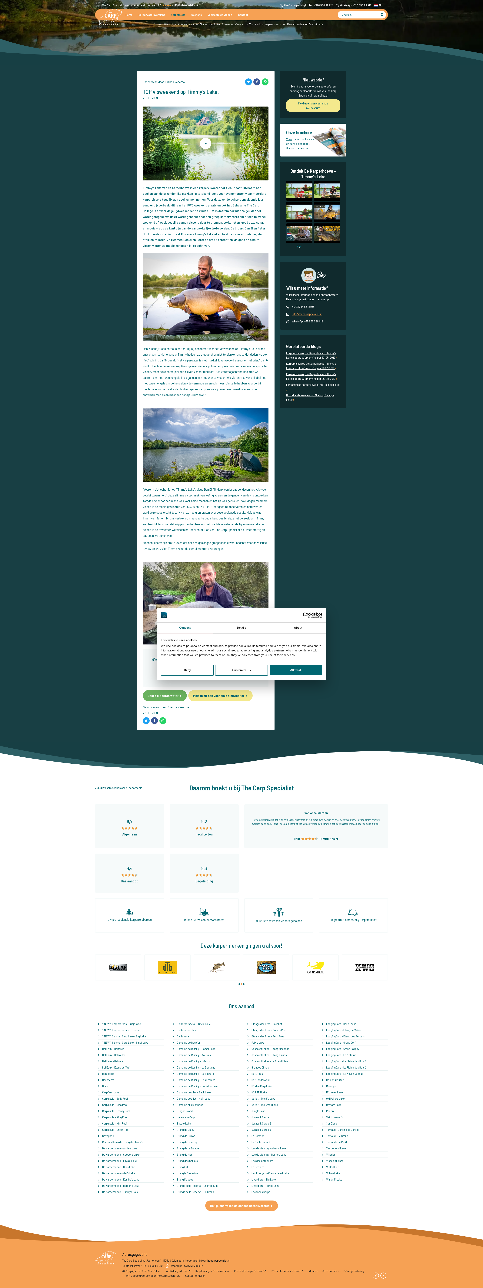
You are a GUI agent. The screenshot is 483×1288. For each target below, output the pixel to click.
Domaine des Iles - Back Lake (194, 1092)
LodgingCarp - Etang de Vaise (343, 1030)
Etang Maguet (185, 1179)
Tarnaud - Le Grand (337, 1136)
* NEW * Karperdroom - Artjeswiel (122, 1024)
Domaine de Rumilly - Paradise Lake (197, 1086)
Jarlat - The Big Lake (263, 1098)
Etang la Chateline (187, 1173)
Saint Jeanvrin (334, 1117)
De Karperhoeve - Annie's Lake (120, 1148)
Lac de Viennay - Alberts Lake (268, 1148)
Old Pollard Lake (335, 1098)
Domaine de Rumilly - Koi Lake (194, 1055)
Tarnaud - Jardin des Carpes (342, 1129)
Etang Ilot (182, 1167)
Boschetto (108, 1080)
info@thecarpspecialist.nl (307, 314)
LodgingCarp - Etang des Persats (345, 1036)
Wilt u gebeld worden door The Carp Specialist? (153, 1275)
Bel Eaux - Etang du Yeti (116, 1067)
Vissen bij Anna (335, 1160)
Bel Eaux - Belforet (113, 1048)
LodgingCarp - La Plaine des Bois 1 (346, 1061)
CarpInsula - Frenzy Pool (116, 1111)
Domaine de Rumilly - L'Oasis (193, 1061)
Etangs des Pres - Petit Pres (267, 1036)
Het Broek (257, 1073)
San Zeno (331, 1123)
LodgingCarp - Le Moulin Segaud (344, 1073)
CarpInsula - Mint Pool (114, 1123)
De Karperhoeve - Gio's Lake (118, 1167)
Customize (239, 670)
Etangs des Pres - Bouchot (266, 1024)
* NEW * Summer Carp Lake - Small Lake (125, 1042)
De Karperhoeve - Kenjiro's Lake (120, 1179)
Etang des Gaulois (187, 1160)
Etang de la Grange (188, 1148)
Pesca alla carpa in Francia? (250, 1271)
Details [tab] (241, 627)
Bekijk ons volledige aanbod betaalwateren (240, 1206)
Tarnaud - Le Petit (336, 1142)
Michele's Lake (334, 1092)
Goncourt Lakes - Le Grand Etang (270, 1061)
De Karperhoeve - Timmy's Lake (120, 1192)
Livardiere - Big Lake (263, 1179)
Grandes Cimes (260, 1067)
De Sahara (183, 1036)
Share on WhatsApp (265, 81)
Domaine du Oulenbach (190, 1104)
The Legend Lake (336, 1148)
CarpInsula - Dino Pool (114, 1104)
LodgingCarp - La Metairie (341, 1055)
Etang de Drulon (186, 1136)
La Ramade (258, 1136)
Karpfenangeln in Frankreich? (212, 1271)
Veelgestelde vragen (220, 14)
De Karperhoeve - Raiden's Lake (120, 1185)
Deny (187, 670)
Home (128, 14)
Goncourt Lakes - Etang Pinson (269, 1055)
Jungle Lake (258, 1111)
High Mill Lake (259, 1092)
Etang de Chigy (185, 1129)
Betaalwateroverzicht (151, 14)
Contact (243, 14)
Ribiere (330, 1111)
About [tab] (298, 627)
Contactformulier (195, 1275)
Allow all (295, 670)
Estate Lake (184, 1123)
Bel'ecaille (108, 1073)
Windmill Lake (334, 1179)
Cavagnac (108, 1136)
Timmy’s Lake (248, 349)
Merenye (331, 1086)
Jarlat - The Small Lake (264, 1104)
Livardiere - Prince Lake (265, 1185)
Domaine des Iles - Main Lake (193, 1098)
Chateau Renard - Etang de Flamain (122, 1142)
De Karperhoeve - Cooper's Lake (121, 1154)
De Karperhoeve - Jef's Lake (118, 1173)
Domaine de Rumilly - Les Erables (196, 1080)
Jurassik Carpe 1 (261, 1117)
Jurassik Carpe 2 (261, 1123)
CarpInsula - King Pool (114, 1117)
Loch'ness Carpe (260, 1192)
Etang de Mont (185, 1154)
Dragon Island (185, 1111)
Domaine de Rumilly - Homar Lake (196, 1048)
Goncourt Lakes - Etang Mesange (270, 1048)
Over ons (196, 14)
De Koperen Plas (186, 1030)
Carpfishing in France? (178, 1271)
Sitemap (313, 1271)
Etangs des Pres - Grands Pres (269, 1030)
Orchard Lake (333, 1104)
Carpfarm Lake (110, 1092)
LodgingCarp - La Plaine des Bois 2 (346, 1067)
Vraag (289, 139)
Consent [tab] (185, 627)
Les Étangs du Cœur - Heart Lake (270, 1173)
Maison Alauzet (335, 1080)
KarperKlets (178, 14)
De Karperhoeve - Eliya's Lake (119, 1160)
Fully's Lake (258, 1042)
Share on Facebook (256, 81)
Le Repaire (257, 1167)
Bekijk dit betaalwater (163, 695)
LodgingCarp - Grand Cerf (341, 1042)
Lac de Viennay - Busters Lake (268, 1154)
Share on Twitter (248, 81)
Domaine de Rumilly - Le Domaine (196, 1067)
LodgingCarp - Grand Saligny (342, 1048)
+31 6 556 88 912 (323, 5)
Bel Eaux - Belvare (112, 1061)
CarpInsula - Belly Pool (115, 1098)
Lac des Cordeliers (262, 1160)
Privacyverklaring (354, 1271)
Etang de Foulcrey (187, 1142)
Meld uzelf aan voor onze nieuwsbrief (218, 695)
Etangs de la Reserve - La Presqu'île (197, 1185)
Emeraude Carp (186, 1117)
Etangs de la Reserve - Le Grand (195, 1192)
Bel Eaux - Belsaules (113, 1055)
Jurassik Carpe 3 (261, 1129)
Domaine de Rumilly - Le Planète (195, 1073)
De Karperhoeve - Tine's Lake (194, 1024)
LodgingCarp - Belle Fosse (341, 1024)
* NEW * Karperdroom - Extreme (121, 1030)
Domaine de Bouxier (188, 1042)
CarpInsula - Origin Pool (115, 1129)
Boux (105, 1086)
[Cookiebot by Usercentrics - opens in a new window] (305, 615)
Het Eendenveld (260, 1080)
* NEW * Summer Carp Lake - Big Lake (124, 1036)
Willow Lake (333, 1173)
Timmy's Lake (185, 489)
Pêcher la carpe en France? (287, 1271)
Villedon (330, 1154)
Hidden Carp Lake (261, 1086)
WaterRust (332, 1167)
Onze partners (330, 1271)
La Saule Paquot (260, 1142)
